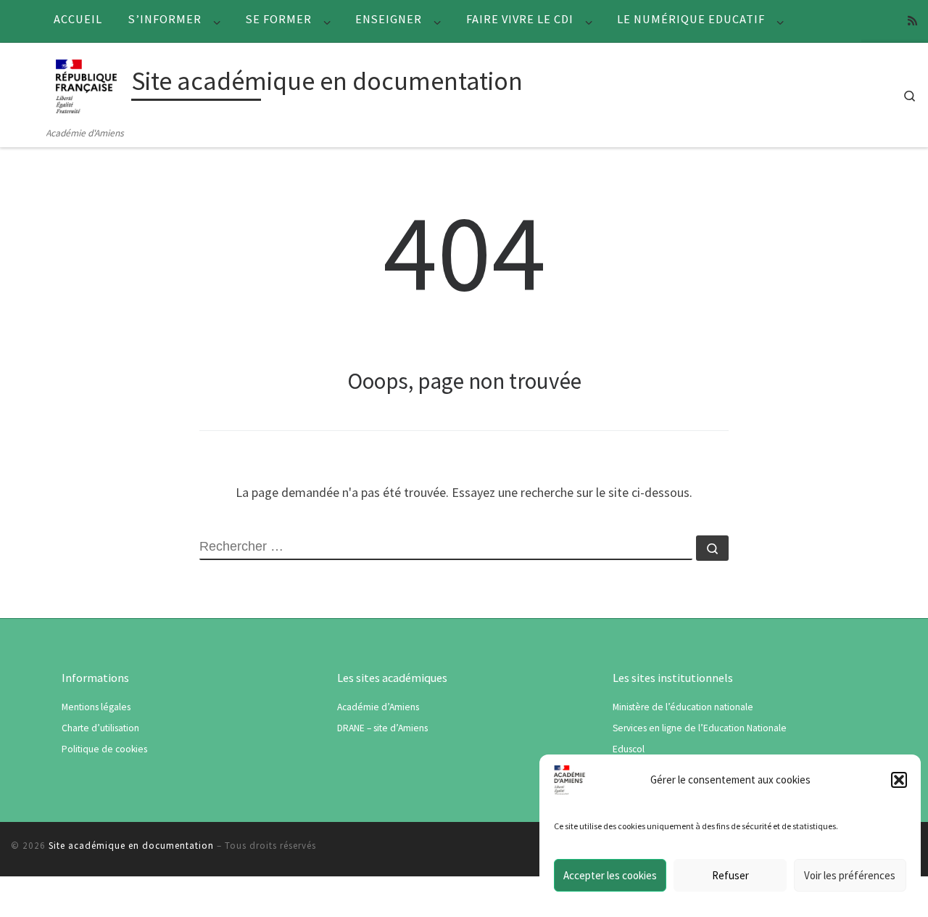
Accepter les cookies (610, 875)
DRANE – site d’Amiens (382, 728)
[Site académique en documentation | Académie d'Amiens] (86, 83)
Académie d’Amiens (378, 707)
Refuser (730, 875)
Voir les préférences (849, 875)
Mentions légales (96, 707)
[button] (899, 780)
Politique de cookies (104, 749)
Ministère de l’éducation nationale (683, 707)
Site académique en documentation (131, 845)
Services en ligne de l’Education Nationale (700, 728)
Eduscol (629, 749)
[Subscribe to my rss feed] (912, 20)
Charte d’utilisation (100, 728)
